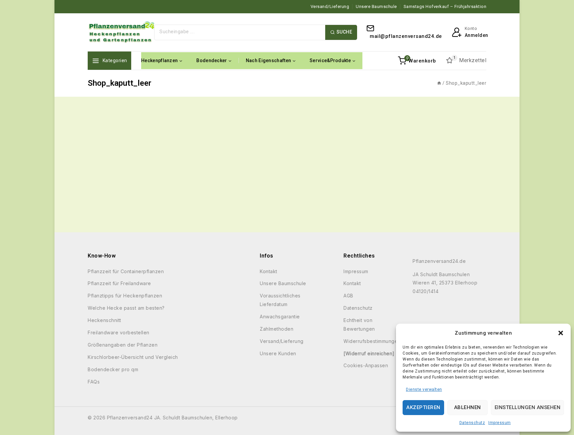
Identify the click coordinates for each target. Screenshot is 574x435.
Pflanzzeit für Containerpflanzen (126, 271)
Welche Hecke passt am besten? (126, 308)
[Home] (439, 83)
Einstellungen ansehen (528, 407)
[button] (560, 333)
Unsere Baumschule (376, 6)
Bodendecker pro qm (113, 369)
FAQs (94, 381)
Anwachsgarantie (280, 316)
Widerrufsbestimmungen (372, 341)
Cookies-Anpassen (365, 365)
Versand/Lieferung (330, 6)
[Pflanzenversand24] (121, 32)
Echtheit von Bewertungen (359, 324)
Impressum (499, 422)
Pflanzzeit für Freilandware (119, 283)
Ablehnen (467, 407)
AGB (348, 295)
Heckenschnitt (104, 320)
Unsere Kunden (278, 353)
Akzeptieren (423, 407)
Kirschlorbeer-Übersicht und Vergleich (133, 357)
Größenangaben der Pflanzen (122, 345)
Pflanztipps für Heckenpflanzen (125, 295)
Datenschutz (472, 422)
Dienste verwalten (424, 389)
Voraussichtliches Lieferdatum (280, 300)
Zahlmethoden (276, 329)
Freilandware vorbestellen (118, 332)
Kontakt (268, 271)
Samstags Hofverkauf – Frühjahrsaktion (445, 6)
